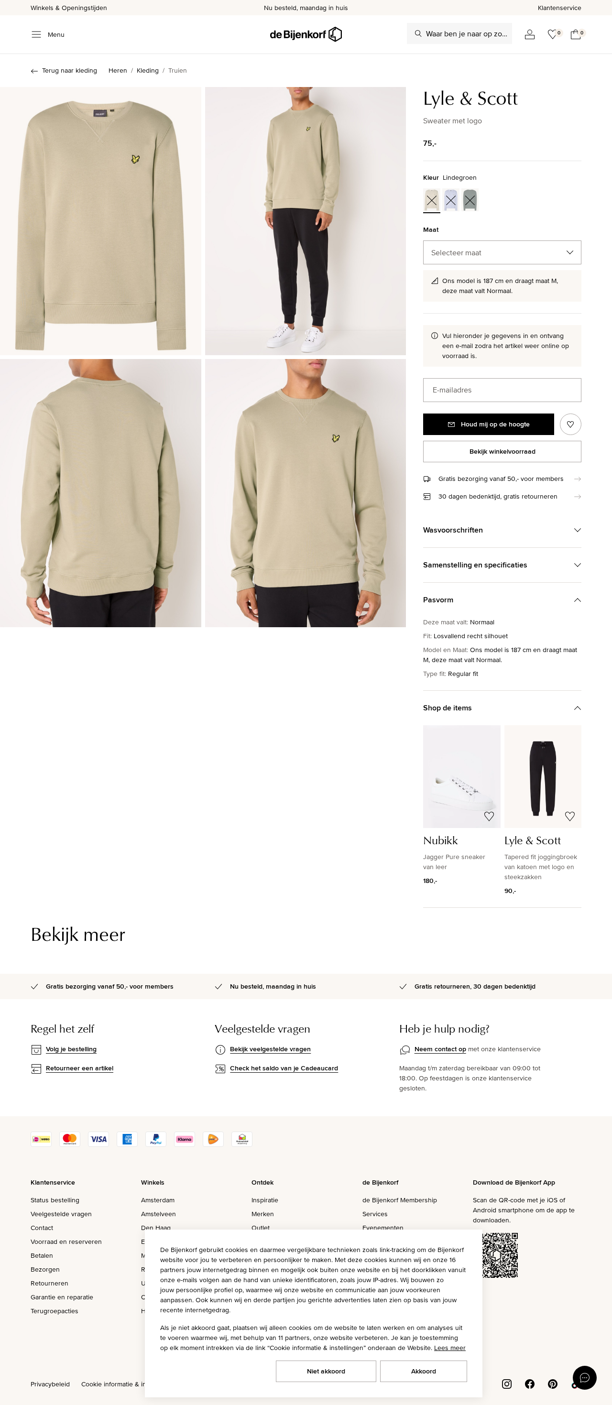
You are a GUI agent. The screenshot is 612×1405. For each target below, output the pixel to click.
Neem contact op (440, 1049)
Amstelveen (158, 1214)
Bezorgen (45, 1269)
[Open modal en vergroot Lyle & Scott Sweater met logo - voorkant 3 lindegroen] (100, 221)
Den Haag (156, 1227)
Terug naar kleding (69, 70)
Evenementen (383, 1227)
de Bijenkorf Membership (399, 1200)
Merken (262, 1214)
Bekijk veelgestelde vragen (270, 1049)
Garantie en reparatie (62, 1297)
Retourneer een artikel (79, 1068)
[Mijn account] (530, 34)
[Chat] (585, 1378)
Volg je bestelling (71, 1049)
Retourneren (49, 1283)
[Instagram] (507, 1383)
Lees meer (450, 1347)
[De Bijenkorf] (306, 34)
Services (375, 1214)
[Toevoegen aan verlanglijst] (570, 424)
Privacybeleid (50, 1384)
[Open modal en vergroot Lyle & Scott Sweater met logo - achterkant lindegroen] (100, 493)
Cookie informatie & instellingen (128, 1384)
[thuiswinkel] (241, 1144)
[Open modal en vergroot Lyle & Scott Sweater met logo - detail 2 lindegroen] (305, 493)
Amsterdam (158, 1200)
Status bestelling (55, 1200)
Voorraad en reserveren (66, 1241)
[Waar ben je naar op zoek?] (418, 33)
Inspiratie (264, 1200)
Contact (42, 1227)
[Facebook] (530, 1383)
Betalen (42, 1255)
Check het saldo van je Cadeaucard (284, 1068)
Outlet (260, 1227)
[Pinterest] (552, 1383)
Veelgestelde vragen (61, 1214)
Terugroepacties (54, 1311)
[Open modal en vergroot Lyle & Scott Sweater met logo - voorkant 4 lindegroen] (305, 221)
